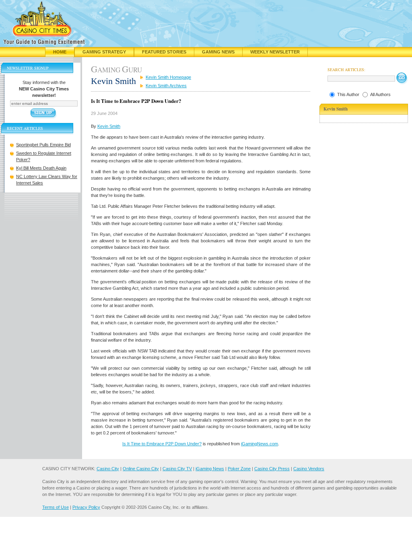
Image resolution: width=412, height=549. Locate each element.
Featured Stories (164, 51)
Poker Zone (239, 468)
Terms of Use (55, 507)
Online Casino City (141, 468)
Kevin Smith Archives (166, 85)
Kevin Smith (108, 126)
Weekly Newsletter (275, 51)
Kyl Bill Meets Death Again (41, 168)
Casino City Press (272, 468)
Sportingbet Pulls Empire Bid (43, 144)
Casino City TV (177, 468)
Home (59, 51)
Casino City (108, 468)
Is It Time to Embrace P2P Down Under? (162, 443)
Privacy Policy (86, 507)
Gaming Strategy (104, 51)
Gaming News (218, 51)
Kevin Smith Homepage (168, 77)
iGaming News (210, 468)
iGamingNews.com (259, 443)
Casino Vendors (308, 468)
